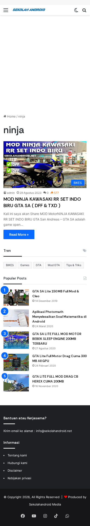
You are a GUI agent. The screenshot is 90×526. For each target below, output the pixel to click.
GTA (38, 265)
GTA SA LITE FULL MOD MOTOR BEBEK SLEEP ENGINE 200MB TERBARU (56, 339)
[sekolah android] (30, 10)
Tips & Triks (73, 265)
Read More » (19, 234)
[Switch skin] (76, 11)
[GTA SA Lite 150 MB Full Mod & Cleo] (16, 297)
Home (11, 116)
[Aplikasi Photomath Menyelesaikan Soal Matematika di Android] (16, 318)
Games (24, 265)
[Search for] (84, 11)
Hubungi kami (17, 463)
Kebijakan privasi (19, 478)
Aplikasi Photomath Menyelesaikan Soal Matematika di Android (59, 316)
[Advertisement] (45, 64)
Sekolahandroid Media (45, 504)
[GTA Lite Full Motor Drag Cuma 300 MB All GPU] (16, 362)
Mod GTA (54, 265)
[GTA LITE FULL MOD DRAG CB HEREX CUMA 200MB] (16, 382)
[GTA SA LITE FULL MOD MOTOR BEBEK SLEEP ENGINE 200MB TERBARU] (16, 340)
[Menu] (5, 11)
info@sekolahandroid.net (54, 431)
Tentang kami (17, 455)
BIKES (10, 265)
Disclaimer (15, 470)
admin (11, 192)
